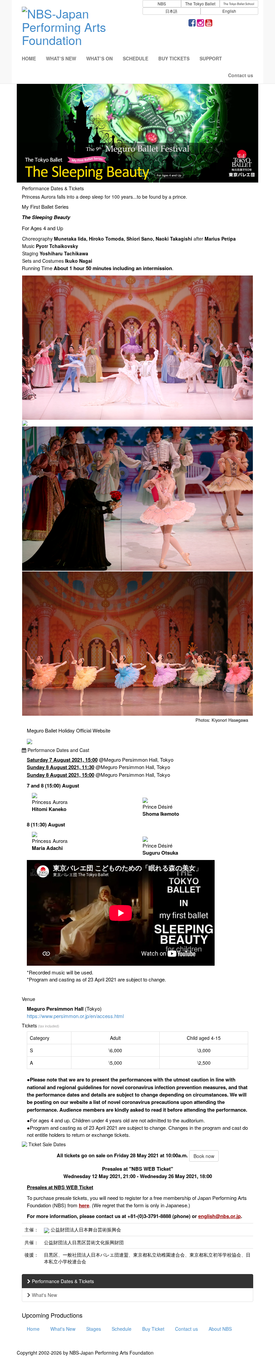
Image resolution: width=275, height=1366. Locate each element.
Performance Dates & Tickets (62, 1281)
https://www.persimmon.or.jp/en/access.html (75, 1015)
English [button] (229, 11)
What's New (44, 1295)
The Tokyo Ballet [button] (200, 3)
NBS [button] (162, 3)
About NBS (220, 1328)
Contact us (186, 1328)
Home (33, 1328)
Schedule (121, 1328)
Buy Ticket (153, 1328)
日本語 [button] (171, 11)
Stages (93, 1328)
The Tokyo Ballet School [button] (238, 4)
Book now (204, 1156)
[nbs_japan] (200, 23)
